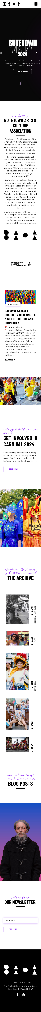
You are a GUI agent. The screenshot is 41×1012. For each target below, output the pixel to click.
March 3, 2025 (13, 304)
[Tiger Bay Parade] (20, 391)
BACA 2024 (25, 982)
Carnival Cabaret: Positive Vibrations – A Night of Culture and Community (20, 317)
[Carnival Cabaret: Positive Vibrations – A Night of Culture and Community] (20, 297)
